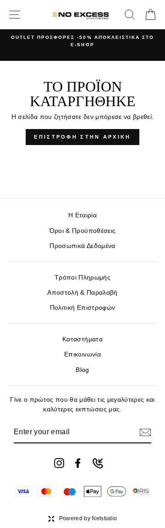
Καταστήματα (82, 339)
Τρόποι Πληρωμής (82, 277)
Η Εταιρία (82, 215)
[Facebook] (78, 463)
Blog (82, 369)
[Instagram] (59, 463)
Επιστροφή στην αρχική (82, 137)
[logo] (81, 14)
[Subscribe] (145, 432)
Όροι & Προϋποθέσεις (83, 230)
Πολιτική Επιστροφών (82, 307)
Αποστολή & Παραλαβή (82, 292)
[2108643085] (98, 463)
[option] (82, 41)
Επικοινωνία (82, 354)
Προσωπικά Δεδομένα (82, 245)
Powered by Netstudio (88, 518)
